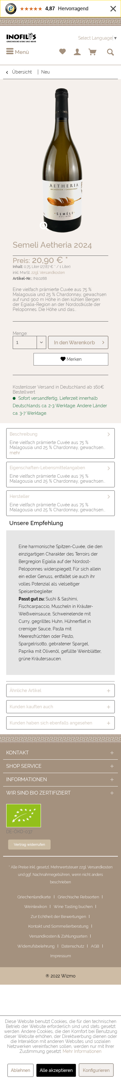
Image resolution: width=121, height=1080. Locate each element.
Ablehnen (20, 1070)
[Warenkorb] (93, 52)
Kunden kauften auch (31, 706)
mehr (15, 452)
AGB (95, 946)
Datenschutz (72, 946)
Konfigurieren (96, 1070)
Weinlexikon (35, 906)
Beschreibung (24, 434)
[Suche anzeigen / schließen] (110, 52)
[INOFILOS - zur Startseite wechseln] (21, 37)
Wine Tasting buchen (73, 906)
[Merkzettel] (62, 52)
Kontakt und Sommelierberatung (58, 926)
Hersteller (19, 496)
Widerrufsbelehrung (36, 946)
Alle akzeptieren (56, 1070)
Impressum (60, 955)
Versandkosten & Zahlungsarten (58, 936)
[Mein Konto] (77, 52)
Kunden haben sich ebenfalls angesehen (51, 722)
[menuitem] (17, 52)
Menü (21, 52)
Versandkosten (100, 867)
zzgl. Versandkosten (48, 272)
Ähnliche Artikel (25, 690)
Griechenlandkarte (34, 897)
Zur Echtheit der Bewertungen (58, 916)
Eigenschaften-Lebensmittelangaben (47, 467)
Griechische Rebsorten (78, 897)
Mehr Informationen (82, 1051)
